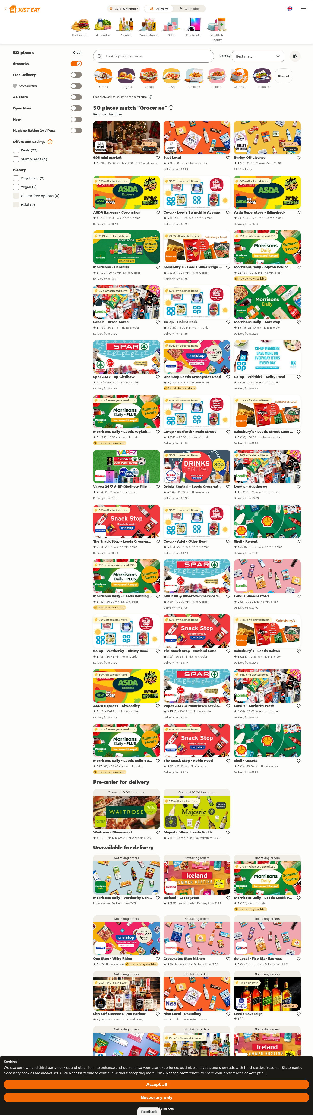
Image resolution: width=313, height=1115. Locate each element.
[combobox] (158, 56)
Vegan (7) (29, 186)
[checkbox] (103, 78)
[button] (22, 8)
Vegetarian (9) (32, 178)
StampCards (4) (34, 159)
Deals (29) (29, 150)
